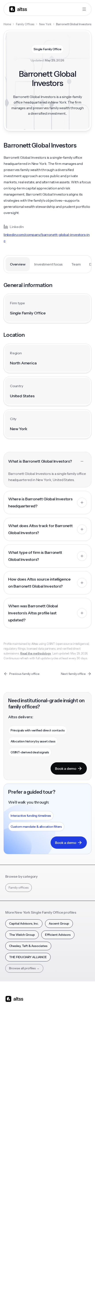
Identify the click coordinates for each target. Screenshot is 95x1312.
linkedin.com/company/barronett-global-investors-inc (47, 237)
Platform (11, 1060)
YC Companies (60, 1162)
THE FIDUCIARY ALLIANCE (28, 957)
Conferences (14, 1154)
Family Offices (25, 24)
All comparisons (61, 1060)
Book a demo (65, 768)
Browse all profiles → (24, 968)
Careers (11, 1247)
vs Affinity (57, 1104)
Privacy (37, 1289)
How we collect (16, 1221)
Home (7, 24)
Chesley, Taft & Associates (28, 946)
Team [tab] (75, 264)
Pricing (10, 1095)
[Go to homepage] (18, 9)
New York (45, 24)
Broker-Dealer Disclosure (21, 1299)
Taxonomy (58, 1180)
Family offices (18, 888)
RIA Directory (59, 1154)
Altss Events (15, 1162)
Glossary (56, 1171)
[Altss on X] (10, 1033)
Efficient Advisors (58, 935)
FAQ (8, 1180)
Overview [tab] (17, 264)
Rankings (56, 1136)
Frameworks (59, 1189)
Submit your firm (17, 1256)
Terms (51, 1289)
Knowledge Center (19, 1171)
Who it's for (13, 1077)
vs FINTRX (57, 1086)
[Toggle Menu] (84, 9)
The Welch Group (22, 935)
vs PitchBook (59, 1077)
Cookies (65, 1289)
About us (11, 1212)
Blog (8, 1136)
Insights (10, 1145)
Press (9, 1239)
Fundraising (13, 1086)
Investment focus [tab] (48, 264)
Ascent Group (59, 923)
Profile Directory (62, 1145)
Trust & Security (16, 1289)
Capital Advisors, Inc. (24, 923)
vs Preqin (56, 1069)
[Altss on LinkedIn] (22, 1033)
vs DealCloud (59, 1112)
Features (11, 1069)
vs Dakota (57, 1095)
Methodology (15, 1230)
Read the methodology (35, 653)
